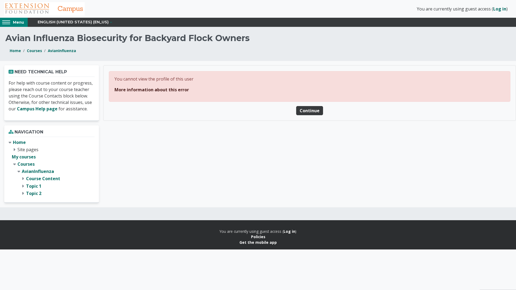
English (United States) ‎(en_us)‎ (73, 22)
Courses (34, 50)
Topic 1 (33, 186)
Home (15, 50)
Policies (258, 236)
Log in (499, 9)
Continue (310, 111)
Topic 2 (33, 193)
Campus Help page (37, 109)
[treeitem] (52, 168)
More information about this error (151, 90)
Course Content (43, 179)
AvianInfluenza (62, 50)
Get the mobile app (258, 242)
